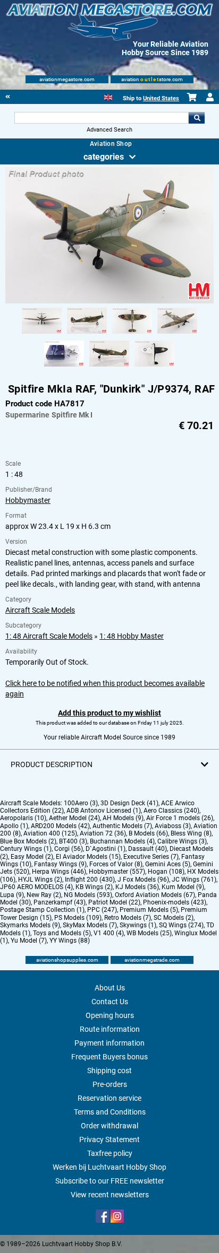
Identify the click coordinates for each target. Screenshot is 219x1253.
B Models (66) (148, 833)
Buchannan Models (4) (122, 841)
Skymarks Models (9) (30, 925)
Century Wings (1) (26, 848)
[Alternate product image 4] (177, 334)
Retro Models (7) (127, 917)
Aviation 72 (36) (103, 833)
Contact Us (109, 1001)
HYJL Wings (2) (40, 879)
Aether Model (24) (74, 818)
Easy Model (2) (32, 856)
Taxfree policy (109, 1153)
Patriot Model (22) (114, 902)
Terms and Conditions (110, 1112)
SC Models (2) (173, 917)
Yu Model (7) (29, 940)
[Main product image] (109, 301)
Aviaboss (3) (173, 826)
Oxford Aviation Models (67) (155, 895)
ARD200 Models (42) (60, 826)
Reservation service (109, 1098)
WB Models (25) (149, 933)
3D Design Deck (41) (129, 803)
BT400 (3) (73, 841)
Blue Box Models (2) (28, 841)
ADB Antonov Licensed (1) (103, 810)
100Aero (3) (81, 803)
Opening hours (110, 1015)
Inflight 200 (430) (90, 879)
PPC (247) (102, 909)
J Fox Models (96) (143, 879)
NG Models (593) (88, 895)
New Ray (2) (44, 895)
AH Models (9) (123, 818)
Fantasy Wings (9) (60, 864)
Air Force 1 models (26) (179, 818)
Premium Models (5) (149, 909)
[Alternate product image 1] (41, 334)
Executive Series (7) (151, 856)
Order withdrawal (109, 1125)
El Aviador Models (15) (88, 856)
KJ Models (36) (137, 887)
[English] (108, 96)
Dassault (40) (147, 848)
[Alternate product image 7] (154, 367)
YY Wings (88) (69, 940)
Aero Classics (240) (171, 810)
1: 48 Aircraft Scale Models (48, 636)
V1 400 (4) (109, 933)
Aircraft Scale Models (40, 610)
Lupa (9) (12, 895)
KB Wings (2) (94, 887)
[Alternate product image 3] (132, 334)
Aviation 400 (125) (50, 833)
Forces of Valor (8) (115, 864)
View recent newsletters (110, 1194)
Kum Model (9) (183, 887)
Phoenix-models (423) (174, 902)
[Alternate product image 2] (87, 334)
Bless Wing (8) (191, 833)
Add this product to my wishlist (109, 713)
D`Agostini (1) (105, 848)
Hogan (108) (166, 871)
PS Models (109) (78, 917)
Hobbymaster (27, 500)
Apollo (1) (14, 826)
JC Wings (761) (194, 879)
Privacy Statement (109, 1139)
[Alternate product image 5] (64, 367)
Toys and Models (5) (62, 933)
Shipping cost (109, 1070)
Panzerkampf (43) (59, 902)
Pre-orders (109, 1084)
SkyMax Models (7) (90, 925)
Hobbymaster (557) (117, 871)
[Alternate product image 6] (109, 367)
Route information (110, 1029)
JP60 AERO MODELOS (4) (36, 887)
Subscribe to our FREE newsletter (109, 1181)
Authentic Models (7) (122, 826)
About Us (110, 988)
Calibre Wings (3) (182, 841)
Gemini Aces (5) (167, 864)
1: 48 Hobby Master (131, 636)
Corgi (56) (68, 848)
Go (197, 118)
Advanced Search (109, 129)
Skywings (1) (138, 925)
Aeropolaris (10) (23, 818)
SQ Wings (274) (181, 925)
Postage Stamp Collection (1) (42, 909)
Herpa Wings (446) (59, 871)
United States (161, 98)
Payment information (109, 1043)
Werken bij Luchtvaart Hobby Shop (109, 1167)
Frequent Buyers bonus (109, 1056)
